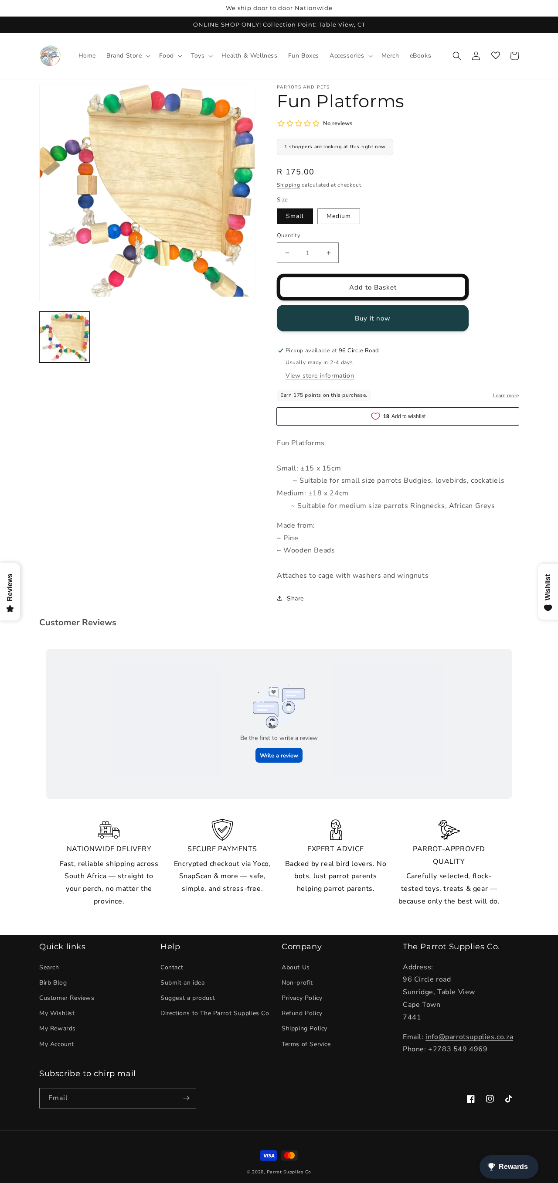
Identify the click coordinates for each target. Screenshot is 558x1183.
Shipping (288, 184)
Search (49, 967)
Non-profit (297, 982)
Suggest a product (187, 998)
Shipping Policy (304, 1028)
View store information (320, 376)
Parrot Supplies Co (289, 1172)
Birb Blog (53, 982)
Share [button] (295, 598)
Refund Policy (302, 1013)
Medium (339, 216)
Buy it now (373, 318)
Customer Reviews (67, 998)
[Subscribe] (186, 1098)
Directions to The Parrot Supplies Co (214, 1013)
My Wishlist (57, 1013)
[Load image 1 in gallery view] (64, 337)
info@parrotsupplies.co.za (469, 1037)
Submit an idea (182, 982)
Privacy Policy (302, 998)
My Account (56, 1044)
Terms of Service (306, 1044)
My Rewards (57, 1028)
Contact (171, 967)
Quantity (288, 235)
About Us (296, 967)
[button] (127, 56)
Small (295, 216)
